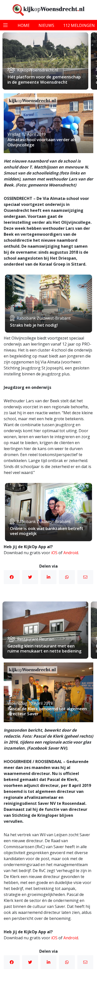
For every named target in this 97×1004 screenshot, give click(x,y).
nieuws (46, 25)
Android (70, 552)
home (24, 25)
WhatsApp (67, 577)
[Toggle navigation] (5, 25)
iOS (54, 552)
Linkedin (48, 577)
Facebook (12, 577)
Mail (85, 577)
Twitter (30, 577)
